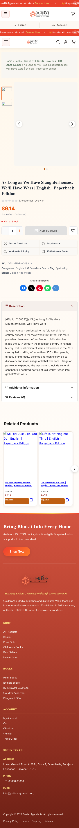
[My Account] (65, 42)
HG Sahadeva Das (35, 268)
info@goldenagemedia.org (18, 793)
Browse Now (38, 3)
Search (22, 25)
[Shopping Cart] (73, 14)
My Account (10, 718)
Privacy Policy (11, 821)
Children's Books (13, 647)
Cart (5, 723)
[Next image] (72, 124)
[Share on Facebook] (23, 288)
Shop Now (17, 551)
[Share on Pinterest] (39, 288)
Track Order (10, 738)
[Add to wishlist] (73, 230)
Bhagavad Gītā (12, 698)
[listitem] (6, 93)
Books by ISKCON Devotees (40, 60)
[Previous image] (19, 124)
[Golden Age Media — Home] (39, 14)
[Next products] (74, 468)
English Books (11, 682)
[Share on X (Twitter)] (31, 288)
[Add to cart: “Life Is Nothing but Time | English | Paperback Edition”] (68, 501)
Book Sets (9, 642)
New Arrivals (10, 657)
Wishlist (7, 733)
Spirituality (62, 268)
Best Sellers (10, 652)
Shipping (36, 821)
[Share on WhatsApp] (47, 288)
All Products (10, 631)
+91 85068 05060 (13, 781)
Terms (25, 821)
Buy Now (17, 501)
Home (9, 60)
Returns (48, 821)
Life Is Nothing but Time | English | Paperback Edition (54, 484)
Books (18, 60)
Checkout (8, 728)
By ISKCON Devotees (15, 687)
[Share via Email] (55, 288)
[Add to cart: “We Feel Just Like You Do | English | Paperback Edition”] (32, 501)
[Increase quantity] (19, 231)
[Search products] (58, 42)
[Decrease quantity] (5, 231)
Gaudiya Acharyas (13, 692)
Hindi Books (10, 677)
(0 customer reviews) (31, 200)
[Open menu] (5, 14)
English (20, 268)
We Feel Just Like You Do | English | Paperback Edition (18, 484)
